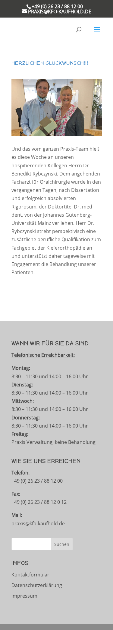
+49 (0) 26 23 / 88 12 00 (57, 6)
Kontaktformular (30, 574)
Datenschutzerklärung (36, 585)
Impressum (24, 595)
